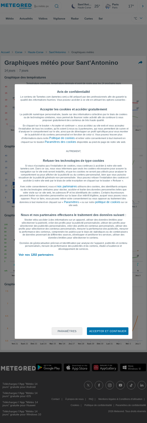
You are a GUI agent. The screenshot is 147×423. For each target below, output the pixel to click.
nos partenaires (67, 186)
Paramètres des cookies (60, 141)
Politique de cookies (62, 138)
